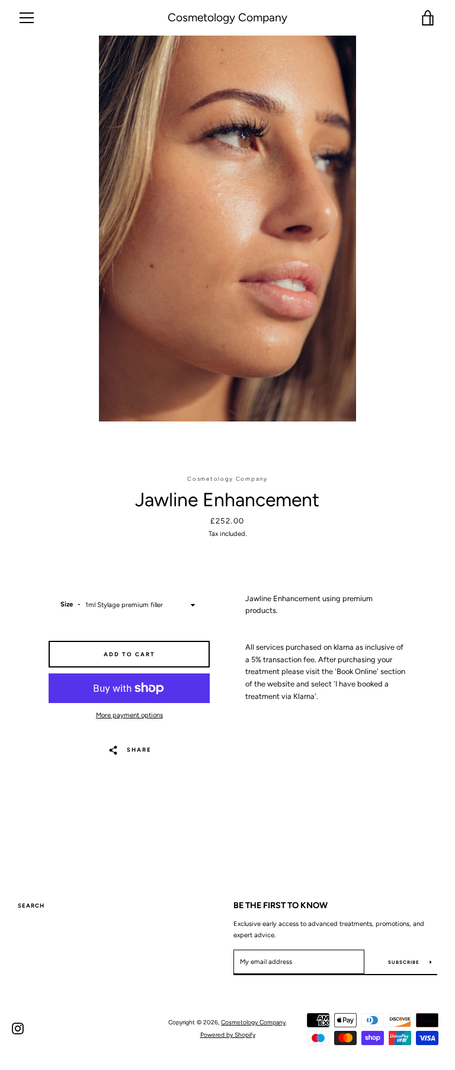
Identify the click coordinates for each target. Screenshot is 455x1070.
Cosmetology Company (227, 17)
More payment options (129, 715)
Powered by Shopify (227, 1035)
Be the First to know (280, 905)
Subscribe (404, 962)
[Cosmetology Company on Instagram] (18, 1028)
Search (31, 905)
